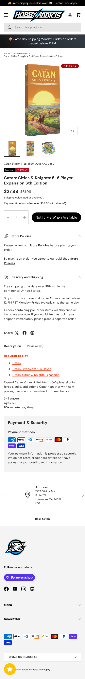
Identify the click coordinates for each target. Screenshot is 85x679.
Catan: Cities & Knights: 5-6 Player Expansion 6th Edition (33, 56)
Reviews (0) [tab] (35, 346)
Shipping (9, 197)
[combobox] (42, 27)
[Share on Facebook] (24, 333)
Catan (16, 363)
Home (7, 53)
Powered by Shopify (39, 669)
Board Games (21, 53)
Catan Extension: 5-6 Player (31, 369)
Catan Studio (12, 163)
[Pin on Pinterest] (32, 333)
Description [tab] (12, 346)
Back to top (42, 519)
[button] (78, 15)
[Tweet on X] (17, 333)
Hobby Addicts (20, 669)
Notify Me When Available (56, 217)
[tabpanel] (42, 382)
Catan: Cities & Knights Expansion (36, 375)
